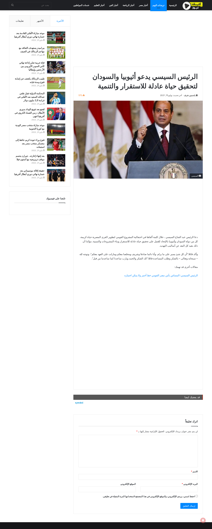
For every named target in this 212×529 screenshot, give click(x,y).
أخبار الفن (113, 5)
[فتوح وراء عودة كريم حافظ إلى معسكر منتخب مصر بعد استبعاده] (56, 144)
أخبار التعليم (99, 5)
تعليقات (20, 20)
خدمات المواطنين (81, 5)
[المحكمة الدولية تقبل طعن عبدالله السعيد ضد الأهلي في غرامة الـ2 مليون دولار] (56, 98)
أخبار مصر (143, 5)
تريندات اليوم (158, 5)
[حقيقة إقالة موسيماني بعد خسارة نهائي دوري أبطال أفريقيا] (56, 175)
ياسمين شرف (189, 95)
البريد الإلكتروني (190, 484)
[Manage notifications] (203, 520)
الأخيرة (60, 20)
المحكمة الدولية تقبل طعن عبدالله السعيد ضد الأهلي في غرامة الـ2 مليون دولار (31, 97)
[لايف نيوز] (192, 6)
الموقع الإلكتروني (128, 484)
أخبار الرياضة (128, 5)
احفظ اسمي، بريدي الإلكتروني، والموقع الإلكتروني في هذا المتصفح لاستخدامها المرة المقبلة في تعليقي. (149, 496)
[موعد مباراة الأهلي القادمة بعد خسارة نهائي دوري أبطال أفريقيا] (56, 38)
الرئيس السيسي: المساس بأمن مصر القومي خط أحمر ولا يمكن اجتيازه (161, 275)
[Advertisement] (138, 38)
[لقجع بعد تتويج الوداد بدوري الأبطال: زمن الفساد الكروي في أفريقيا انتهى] (56, 114)
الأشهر (40, 20)
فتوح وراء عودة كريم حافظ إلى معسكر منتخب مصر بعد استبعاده (30, 143)
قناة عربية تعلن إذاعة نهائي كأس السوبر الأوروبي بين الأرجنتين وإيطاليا (32, 66)
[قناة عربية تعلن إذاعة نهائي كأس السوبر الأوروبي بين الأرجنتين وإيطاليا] (56, 67)
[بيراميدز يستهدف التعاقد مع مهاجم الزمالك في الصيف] (56, 52)
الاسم (194, 471)
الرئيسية (173, 5)
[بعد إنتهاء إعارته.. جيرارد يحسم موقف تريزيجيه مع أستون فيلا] (56, 160)
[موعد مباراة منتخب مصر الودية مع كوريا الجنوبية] (56, 130)
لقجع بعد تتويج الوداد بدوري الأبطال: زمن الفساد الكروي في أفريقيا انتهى (30, 113)
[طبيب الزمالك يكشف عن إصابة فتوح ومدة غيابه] (56, 83)
